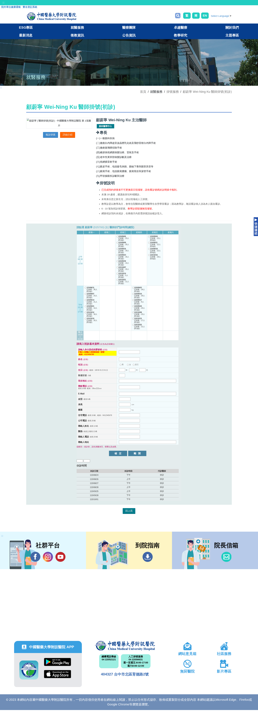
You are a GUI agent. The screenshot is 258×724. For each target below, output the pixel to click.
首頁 (143, 91)
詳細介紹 (67, 134)
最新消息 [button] (26, 35)
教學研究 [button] (180, 35)
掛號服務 (172, 91)
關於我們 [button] (232, 27)
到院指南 (148, 557)
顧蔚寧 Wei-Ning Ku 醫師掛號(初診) (207, 91)
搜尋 (177, 15)
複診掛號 (50, 134)
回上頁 (129, 510)
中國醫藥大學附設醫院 (125, 646)
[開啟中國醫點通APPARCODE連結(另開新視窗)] (28, 670)
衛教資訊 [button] (77, 35)
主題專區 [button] (232, 35)
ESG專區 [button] (26, 27)
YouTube (60, 557)
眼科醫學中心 (105, 126)
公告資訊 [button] (129, 35)
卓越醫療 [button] (180, 27)
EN (205, 15)
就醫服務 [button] (77, 27)
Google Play (57, 664)
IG (48, 557)
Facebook (35, 557)
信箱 (226, 557)
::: (3, 2)
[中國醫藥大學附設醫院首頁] (51, 16)
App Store (57, 676)
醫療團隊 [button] (129, 27)
